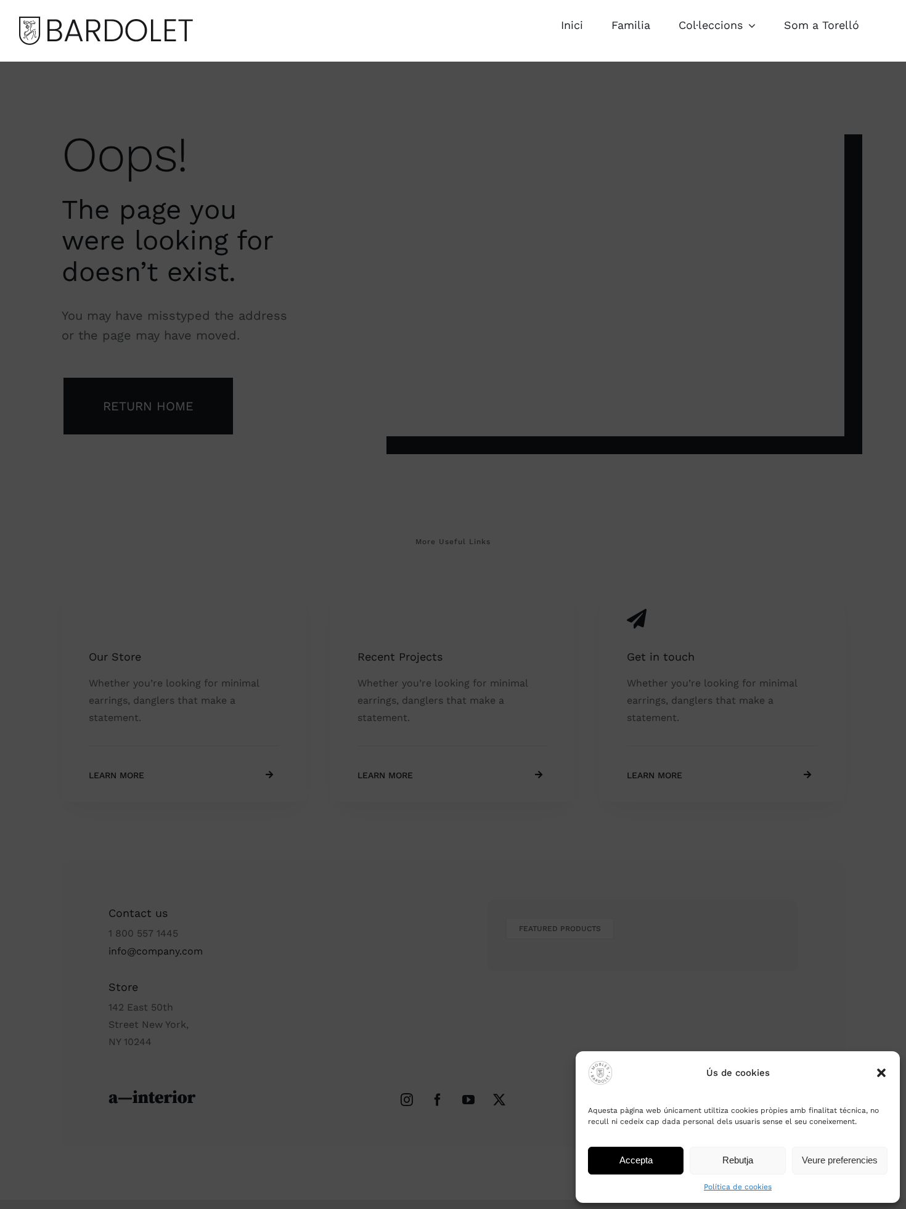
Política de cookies (738, 1187)
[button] (881, 1073)
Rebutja (737, 1160)
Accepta (636, 1160)
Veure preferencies (840, 1160)
